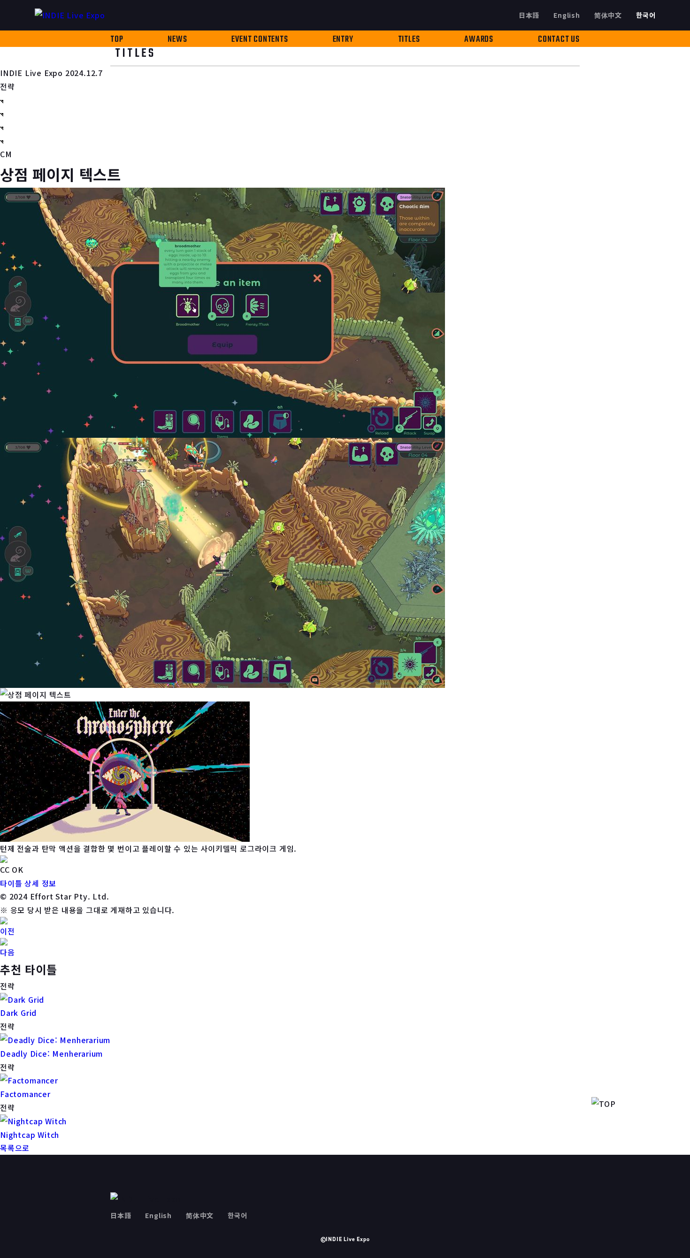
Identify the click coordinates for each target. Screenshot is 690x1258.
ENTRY (343, 39)
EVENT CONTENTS (259, 39)
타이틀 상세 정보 (28, 883)
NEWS (177, 39)
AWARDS (478, 39)
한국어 (645, 15)
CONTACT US (559, 39)
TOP (116, 39)
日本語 (529, 15)
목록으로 (15, 1147)
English (566, 15)
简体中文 (608, 15)
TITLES (409, 39)
